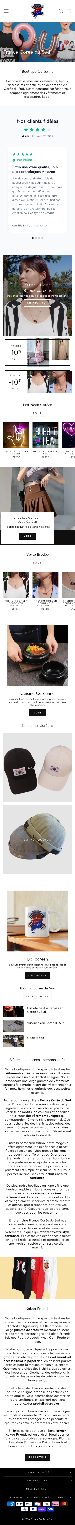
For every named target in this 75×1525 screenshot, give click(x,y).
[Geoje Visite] (13, 1041)
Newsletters (36, 1489)
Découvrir (37, 975)
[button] (33, 238)
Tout (37, 413)
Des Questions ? (36, 1472)
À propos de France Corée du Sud (36, 1497)
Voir (28, 536)
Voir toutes (37, 996)
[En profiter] (37, 295)
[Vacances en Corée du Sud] (13, 1026)
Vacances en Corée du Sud (45, 1023)
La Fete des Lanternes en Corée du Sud (45, 1010)
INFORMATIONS (37, 1480)
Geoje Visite (35, 1038)
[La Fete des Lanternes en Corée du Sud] (13, 1011)
